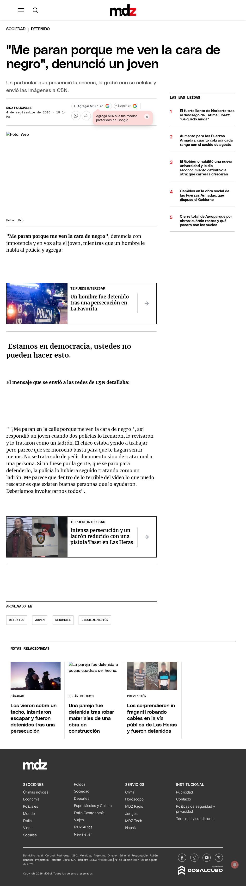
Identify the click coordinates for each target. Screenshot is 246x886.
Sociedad (15, 29)
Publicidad (184, 792)
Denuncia (63, 620)
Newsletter (83, 834)
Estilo (27, 821)
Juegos (131, 814)
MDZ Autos (83, 827)
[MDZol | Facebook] (182, 857)
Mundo (29, 814)
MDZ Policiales (18, 108)
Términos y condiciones (195, 819)
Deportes (81, 798)
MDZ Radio (134, 806)
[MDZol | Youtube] (206, 857)
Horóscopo (134, 799)
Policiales (30, 806)
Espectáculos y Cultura (93, 806)
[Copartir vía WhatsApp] (75, 115)
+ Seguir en (123, 105)
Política (79, 784)
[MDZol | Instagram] (194, 857)
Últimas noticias (36, 792)
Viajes (79, 820)
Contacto (183, 799)
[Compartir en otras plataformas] (86, 115)
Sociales (30, 835)
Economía (31, 799)
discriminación (94, 620)
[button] (21, 10)
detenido (16, 620)
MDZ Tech (133, 821)
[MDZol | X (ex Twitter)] (219, 857)
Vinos (27, 828)
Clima (129, 792)
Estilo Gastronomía (89, 813)
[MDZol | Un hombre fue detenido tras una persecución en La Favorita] (146, 303)
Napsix (130, 828)
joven (40, 620)
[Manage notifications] (235, 864)
